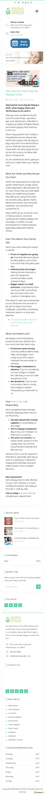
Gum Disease (13, 709)
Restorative (13, 705)
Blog (9, 73)
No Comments (28, 100)
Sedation (12, 736)
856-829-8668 (15, 652)
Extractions (13, 721)
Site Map (22, 792)
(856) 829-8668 (16, 35)
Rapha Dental (18, 401)
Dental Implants (15, 717)
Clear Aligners (14, 724)
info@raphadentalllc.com (20, 656)
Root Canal (13, 728)
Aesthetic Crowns (15, 740)
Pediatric (12, 732)
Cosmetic (12, 713)
